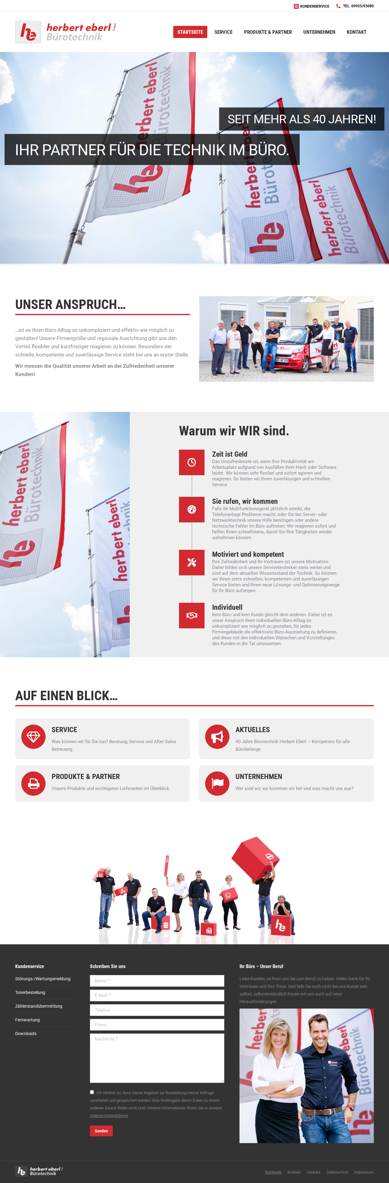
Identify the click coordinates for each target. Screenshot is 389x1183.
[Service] (121, 738)
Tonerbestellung (30, 992)
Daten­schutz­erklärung (109, 1115)
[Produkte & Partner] (121, 783)
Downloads (25, 1033)
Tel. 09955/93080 (358, 6)
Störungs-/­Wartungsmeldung (43, 978)
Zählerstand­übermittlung (38, 1006)
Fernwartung (27, 1019)
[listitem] (103, 898)
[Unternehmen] (305, 738)
